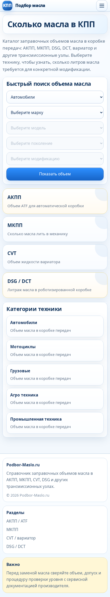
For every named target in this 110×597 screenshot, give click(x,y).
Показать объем (55, 174)
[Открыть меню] (101, 5)
